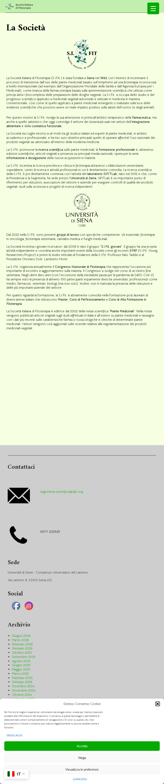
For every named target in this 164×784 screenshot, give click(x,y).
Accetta (82, 746)
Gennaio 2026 (22, 648)
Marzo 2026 (20, 640)
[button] (157, 704)
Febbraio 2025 (22, 678)
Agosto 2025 (21, 661)
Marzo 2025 (20, 674)
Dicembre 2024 (23, 686)
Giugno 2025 (21, 665)
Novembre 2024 (24, 690)
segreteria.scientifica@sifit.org (61, 492)
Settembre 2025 (23, 657)
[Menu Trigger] (153, 8)
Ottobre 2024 (22, 695)
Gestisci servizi (14, 734)
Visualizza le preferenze (82, 769)
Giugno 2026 (21, 636)
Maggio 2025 (21, 669)
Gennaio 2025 (22, 682)
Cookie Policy (80, 778)
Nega (82, 758)
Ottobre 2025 (22, 652)
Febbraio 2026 (22, 644)
